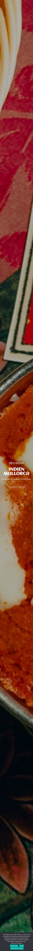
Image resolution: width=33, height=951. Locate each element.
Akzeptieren (14, 946)
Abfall (21, 946)
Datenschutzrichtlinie (17, 948)
